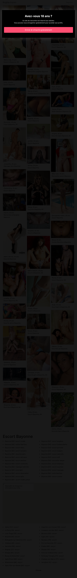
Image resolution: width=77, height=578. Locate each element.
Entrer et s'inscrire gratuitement (38, 30)
